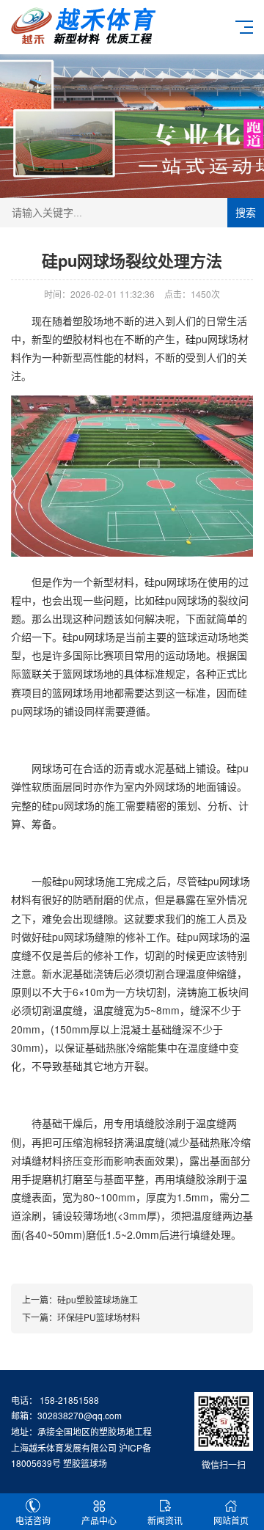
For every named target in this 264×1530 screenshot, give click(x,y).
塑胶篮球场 (85, 1463)
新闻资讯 (165, 1520)
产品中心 (99, 1520)
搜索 (245, 213)
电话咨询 (33, 1520)
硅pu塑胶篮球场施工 (97, 1299)
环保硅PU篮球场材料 (98, 1317)
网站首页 (231, 1520)
